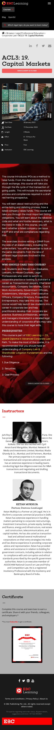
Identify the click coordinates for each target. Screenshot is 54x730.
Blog (4, 17)
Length (7, 132)
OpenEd (11, 17)
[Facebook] (19, 681)
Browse (10, 33)
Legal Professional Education (30, 33)
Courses (7, 9)
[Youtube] (32, 681)
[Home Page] (27, 690)
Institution (8, 150)
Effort (7, 137)
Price (6, 145)
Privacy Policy (32, 698)
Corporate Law (9, 35)
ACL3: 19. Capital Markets (31, 35)
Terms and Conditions (14, 698)
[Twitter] (23, 681)
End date (8, 127)
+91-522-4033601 (35, 714)
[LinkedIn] (28, 681)
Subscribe (14, 622)
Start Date (8, 122)
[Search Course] (5, 25)
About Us (44, 698)
